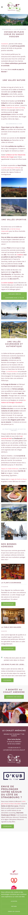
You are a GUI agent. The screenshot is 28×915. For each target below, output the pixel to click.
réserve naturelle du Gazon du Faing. (13, 108)
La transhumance (12, 371)
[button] (2, 7)
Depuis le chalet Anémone (9, 469)
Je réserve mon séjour (14, 696)
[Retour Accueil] (14, 7)
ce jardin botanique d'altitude (10, 168)
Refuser (14, 906)
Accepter (14, 901)
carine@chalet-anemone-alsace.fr (14, 750)
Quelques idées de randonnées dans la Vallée (14, 295)
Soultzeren (4, 44)
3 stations (20, 255)
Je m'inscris (7, 680)
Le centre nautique (7, 283)
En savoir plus (8, 603)
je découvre (7, 826)
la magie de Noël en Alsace (18, 479)
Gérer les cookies (14, 911)
